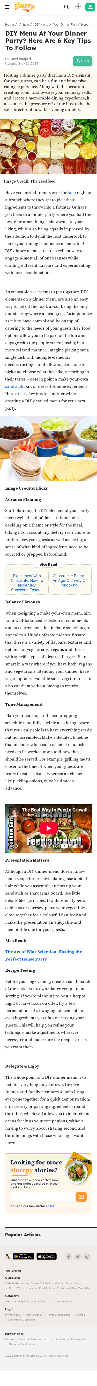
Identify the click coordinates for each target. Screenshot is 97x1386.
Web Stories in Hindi (37, 1283)
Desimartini (78, 1339)
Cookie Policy (34, 1314)
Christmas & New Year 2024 (73, 1288)
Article (24, 24)
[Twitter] (78, 1257)
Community (62, 1283)
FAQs (44, 1301)
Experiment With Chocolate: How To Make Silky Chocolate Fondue (27, 583)
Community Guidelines (22, 1319)
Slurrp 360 (14, 1288)
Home (9, 24)
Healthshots (28, 1344)
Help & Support (27, 1301)
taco (72, 192)
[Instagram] (87, 1257)
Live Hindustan (40, 1339)
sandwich (14, 386)
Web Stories (12, 1283)
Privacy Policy (13, 1314)
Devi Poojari (21, 59)
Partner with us (62, 1301)
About (8, 1301)
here (50, 1206)
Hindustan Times (15, 1339)
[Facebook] (68, 1257)
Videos (30, 1288)
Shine (12, 1344)
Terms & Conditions (58, 1314)
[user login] (90, 7)
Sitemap (80, 1314)
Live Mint (60, 1339)
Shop (77, 1283)
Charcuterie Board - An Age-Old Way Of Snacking (70, 581)
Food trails (45, 1288)
